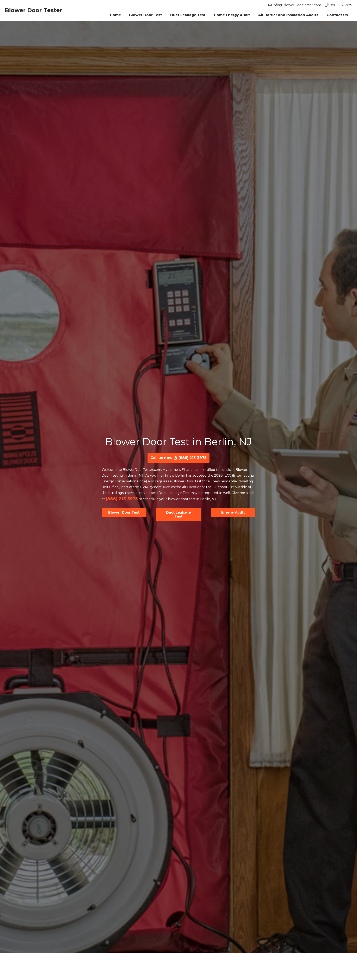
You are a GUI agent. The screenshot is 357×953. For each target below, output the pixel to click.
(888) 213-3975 (122, 498)
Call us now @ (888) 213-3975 (178, 458)
